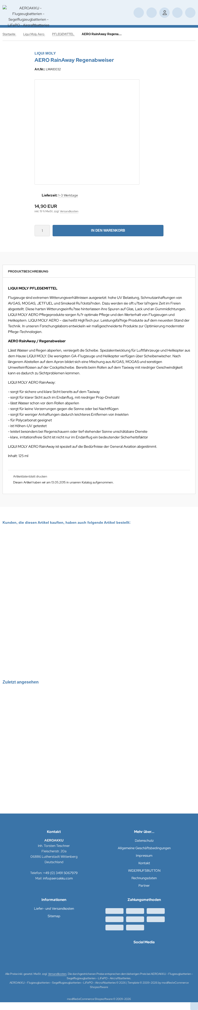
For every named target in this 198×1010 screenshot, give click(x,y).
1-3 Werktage (68, 195)
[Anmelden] (164, 12)
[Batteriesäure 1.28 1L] (79, 558)
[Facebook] (144, 953)
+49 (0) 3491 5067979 (60, 873)
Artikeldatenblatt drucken (30, 476)
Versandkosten (69, 211)
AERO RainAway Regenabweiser (35, 759)
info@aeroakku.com (58, 878)
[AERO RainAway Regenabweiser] (35, 725)
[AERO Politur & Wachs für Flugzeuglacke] (144, 572)
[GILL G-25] (28, 558)
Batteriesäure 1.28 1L (77, 585)
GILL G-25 (17, 585)
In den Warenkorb (108, 230)
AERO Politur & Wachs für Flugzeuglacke (144, 613)
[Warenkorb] (177, 12)
